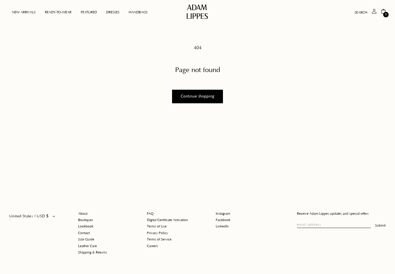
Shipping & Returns (92, 252)
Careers (152, 246)
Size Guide (86, 239)
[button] (58, 12)
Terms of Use (157, 226)
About (82, 214)
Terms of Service (159, 239)
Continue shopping (197, 96)
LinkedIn (222, 226)
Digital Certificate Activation (167, 220)
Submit (380, 225)
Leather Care (87, 246)
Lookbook (85, 226)
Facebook (223, 220)
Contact (84, 233)
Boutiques (85, 220)
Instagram (223, 214)
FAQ (150, 214)
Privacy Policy (157, 233)
